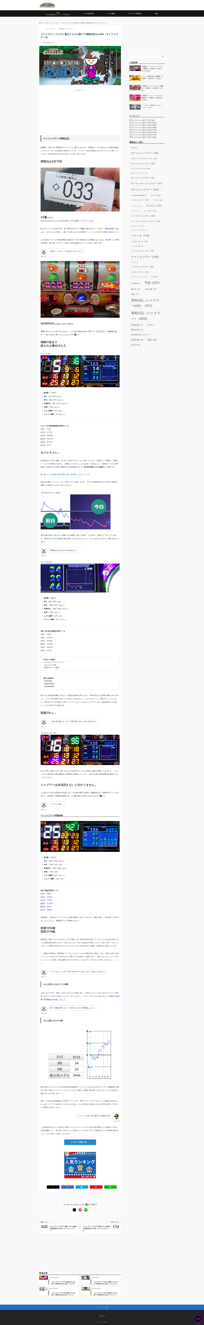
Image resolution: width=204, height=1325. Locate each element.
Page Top (102, 1316)
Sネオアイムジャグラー (139, 173)
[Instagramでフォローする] (80, 1210)
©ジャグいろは (102, 1322)
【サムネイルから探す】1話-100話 (142, 120)
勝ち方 (135, 289)
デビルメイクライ (137, 226)
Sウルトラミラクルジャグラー (144, 158)
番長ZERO (137, 330)
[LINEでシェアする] (110, 1187)
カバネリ (154, 205)
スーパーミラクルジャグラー (145, 221)
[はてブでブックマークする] (82, 1187)
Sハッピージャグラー (143, 178)
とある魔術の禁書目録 (139, 195)
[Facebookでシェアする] (67, 1187)
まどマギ (155, 195)
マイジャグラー (50, 29)
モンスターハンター (139, 277)
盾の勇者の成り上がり (140, 335)
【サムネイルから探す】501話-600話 (144, 132)
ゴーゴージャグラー (143, 216)
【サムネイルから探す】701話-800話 (143, 137)
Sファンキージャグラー (146, 183)
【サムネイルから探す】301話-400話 (144, 127)
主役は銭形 (135, 283)
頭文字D (135, 345)
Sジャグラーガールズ (140, 169)
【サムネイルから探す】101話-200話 (143, 122)
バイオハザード (139, 241)
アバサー (157, 200)
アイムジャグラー (140, 200)
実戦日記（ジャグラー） (66, 29)
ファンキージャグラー (142, 251)
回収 (135, 294)
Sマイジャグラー (145, 189)
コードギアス (150, 211)
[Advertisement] (80, 113)
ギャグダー (135, 211)
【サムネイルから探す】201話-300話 (144, 125)
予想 (152, 283)
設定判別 (137, 340)
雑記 (152, 340)
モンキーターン (139, 272)
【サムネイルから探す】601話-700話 (143, 135)
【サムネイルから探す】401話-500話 (144, 130)
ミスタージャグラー (142, 267)
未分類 (150, 325)
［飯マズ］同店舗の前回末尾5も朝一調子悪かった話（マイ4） (66, 474)
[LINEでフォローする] (86, 1210)
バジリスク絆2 (137, 246)
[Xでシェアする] (53, 1187)
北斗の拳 (151, 289)
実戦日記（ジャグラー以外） (145, 302)
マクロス (134, 262)
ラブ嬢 (154, 277)
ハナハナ (140, 235)
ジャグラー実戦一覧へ (79, 1142)
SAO (134, 148)
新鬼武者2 (137, 325)
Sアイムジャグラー (145, 153)
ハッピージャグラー (139, 230)
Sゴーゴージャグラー (143, 163)
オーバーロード (136, 206)
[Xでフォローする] (74, 1210)
